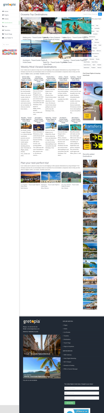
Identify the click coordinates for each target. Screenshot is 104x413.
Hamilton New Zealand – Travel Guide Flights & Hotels (56, 23)
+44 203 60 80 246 (32, 327)
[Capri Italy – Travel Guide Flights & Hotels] (90, 239)
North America (30, 179)
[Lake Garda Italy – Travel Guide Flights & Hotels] (90, 222)
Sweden (99, 64)
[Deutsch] (3, 52)
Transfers (42, 73)
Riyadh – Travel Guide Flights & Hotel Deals (26, 119)
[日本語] (16, 52)
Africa (48, 179)
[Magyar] (10, 52)
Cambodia (96, 28)
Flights (65, 325)
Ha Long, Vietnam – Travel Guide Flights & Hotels (71, 176)
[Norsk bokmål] (3, 53)
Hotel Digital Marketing (70, 358)
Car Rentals (67, 332)
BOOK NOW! (87, 116)
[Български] (3, 50)
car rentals (36, 73)
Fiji (53, 53)
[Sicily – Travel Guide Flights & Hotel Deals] (90, 197)
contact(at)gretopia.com (33, 329)
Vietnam (72, 179)
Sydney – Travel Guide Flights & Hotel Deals (77, 46)
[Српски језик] (10, 53)
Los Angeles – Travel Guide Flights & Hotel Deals (31, 176)
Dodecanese (92, 36)
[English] (12, 50)
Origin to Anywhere (69, 346)
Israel (100, 45)
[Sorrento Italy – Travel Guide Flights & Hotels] (90, 230)
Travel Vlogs (67, 343)
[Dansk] (9, 50)
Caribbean (91, 31)
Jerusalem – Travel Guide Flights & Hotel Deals (38, 120)
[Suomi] (14, 50)
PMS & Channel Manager (71, 369)
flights (27, 73)
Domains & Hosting (69, 365)
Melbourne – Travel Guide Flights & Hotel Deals (36, 24)
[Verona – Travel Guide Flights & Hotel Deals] (90, 180)
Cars (97, 31)
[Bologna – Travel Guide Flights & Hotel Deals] (90, 163)
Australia (33, 29)
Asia (69, 179)
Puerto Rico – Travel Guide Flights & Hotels (51, 78)
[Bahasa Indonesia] (12, 52)
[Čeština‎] (7, 50)
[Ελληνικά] (5, 52)
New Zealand (53, 29)
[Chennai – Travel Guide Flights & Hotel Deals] (90, 272)
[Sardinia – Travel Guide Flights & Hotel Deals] (90, 172)
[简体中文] (5, 50)
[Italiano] (14, 52)
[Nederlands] (10, 50)
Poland (95, 56)
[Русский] (9, 53)
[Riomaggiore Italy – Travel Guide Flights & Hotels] (90, 247)
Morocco (52, 179)
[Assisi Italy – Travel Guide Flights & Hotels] (90, 205)
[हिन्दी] (9, 52)
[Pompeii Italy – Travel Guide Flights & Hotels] (90, 189)
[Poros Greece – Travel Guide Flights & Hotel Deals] (90, 297)
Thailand (93, 67)
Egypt (96, 39)
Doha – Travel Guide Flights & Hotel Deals (63, 78)
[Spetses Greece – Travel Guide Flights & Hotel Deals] (90, 289)
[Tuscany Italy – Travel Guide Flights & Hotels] (90, 214)
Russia (97, 59)
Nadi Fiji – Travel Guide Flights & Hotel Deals (56, 48)
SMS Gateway (67, 354)
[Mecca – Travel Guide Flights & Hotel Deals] (90, 280)
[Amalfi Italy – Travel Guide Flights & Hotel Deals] (90, 264)
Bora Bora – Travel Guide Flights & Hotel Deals (77, 24)
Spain (94, 64)
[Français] (16, 50)
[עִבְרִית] (7, 52)
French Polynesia (74, 29)
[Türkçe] (16, 53)
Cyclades (95, 34)
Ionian (95, 45)
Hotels (65, 328)
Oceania (38, 29)
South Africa (95, 62)
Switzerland (86, 67)
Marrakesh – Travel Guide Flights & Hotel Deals (51, 176)
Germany (97, 42)
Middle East (92, 50)
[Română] (7, 53)
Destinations (67, 339)
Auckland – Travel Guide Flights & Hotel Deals (36, 46)
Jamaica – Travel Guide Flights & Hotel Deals (38, 79)
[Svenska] (14, 53)
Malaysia (95, 48)
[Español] (12, 53)
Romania (92, 59)
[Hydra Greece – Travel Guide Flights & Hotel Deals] (90, 305)
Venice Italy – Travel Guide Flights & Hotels (26, 78)
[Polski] (5, 53)
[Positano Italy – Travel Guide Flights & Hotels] (90, 255)
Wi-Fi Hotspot (67, 362)
